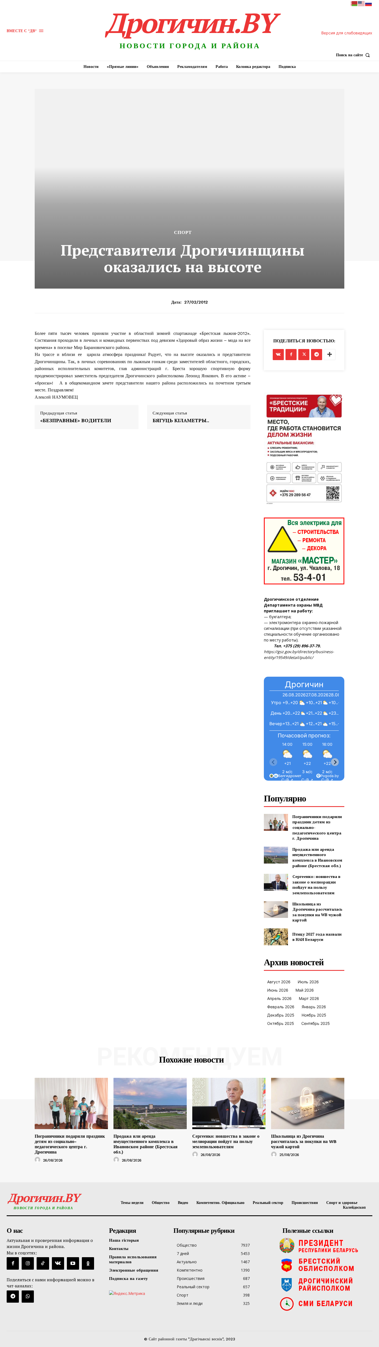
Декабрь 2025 (280, 1015)
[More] (329, 354)
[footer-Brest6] (326, 1265)
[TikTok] (43, 1263)
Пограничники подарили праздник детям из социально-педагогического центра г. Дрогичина (70, 1144)
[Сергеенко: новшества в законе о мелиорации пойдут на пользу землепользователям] (276, 882)
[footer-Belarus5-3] (326, 1245)
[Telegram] (316, 354)
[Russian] (368, 3)
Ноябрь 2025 (314, 1015)
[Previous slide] (273, 762)
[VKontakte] (58, 1263)
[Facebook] (291, 354)
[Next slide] (335, 762)
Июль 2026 (308, 981)
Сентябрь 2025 (315, 1023)
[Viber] (28, 1296)
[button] (354, 55)
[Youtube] (73, 1263)
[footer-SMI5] (326, 1303)
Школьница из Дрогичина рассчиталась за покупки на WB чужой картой (317, 912)
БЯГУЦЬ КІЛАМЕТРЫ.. (181, 420)
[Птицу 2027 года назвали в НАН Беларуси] (276, 936)
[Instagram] (28, 1263)
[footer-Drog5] (326, 1284)
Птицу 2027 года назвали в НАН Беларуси (317, 936)
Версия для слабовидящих (346, 32)
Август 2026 (278, 981)
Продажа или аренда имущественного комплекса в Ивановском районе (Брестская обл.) (317, 857)
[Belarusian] (354, 3)
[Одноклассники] (88, 1263)
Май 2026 (304, 990)
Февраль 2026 (280, 1006)
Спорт (183, 232)
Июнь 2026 (277, 990)
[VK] (278, 354)
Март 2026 (309, 998)
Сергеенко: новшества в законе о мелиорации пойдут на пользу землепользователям (316, 884)
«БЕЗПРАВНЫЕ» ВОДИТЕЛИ (75, 420)
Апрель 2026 (279, 998)
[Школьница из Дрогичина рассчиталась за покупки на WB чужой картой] (276, 909)
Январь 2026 (314, 1006)
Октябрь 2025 (280, 1023)
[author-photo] (38, 1160)
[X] (303, 354)
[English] (361, 3)
